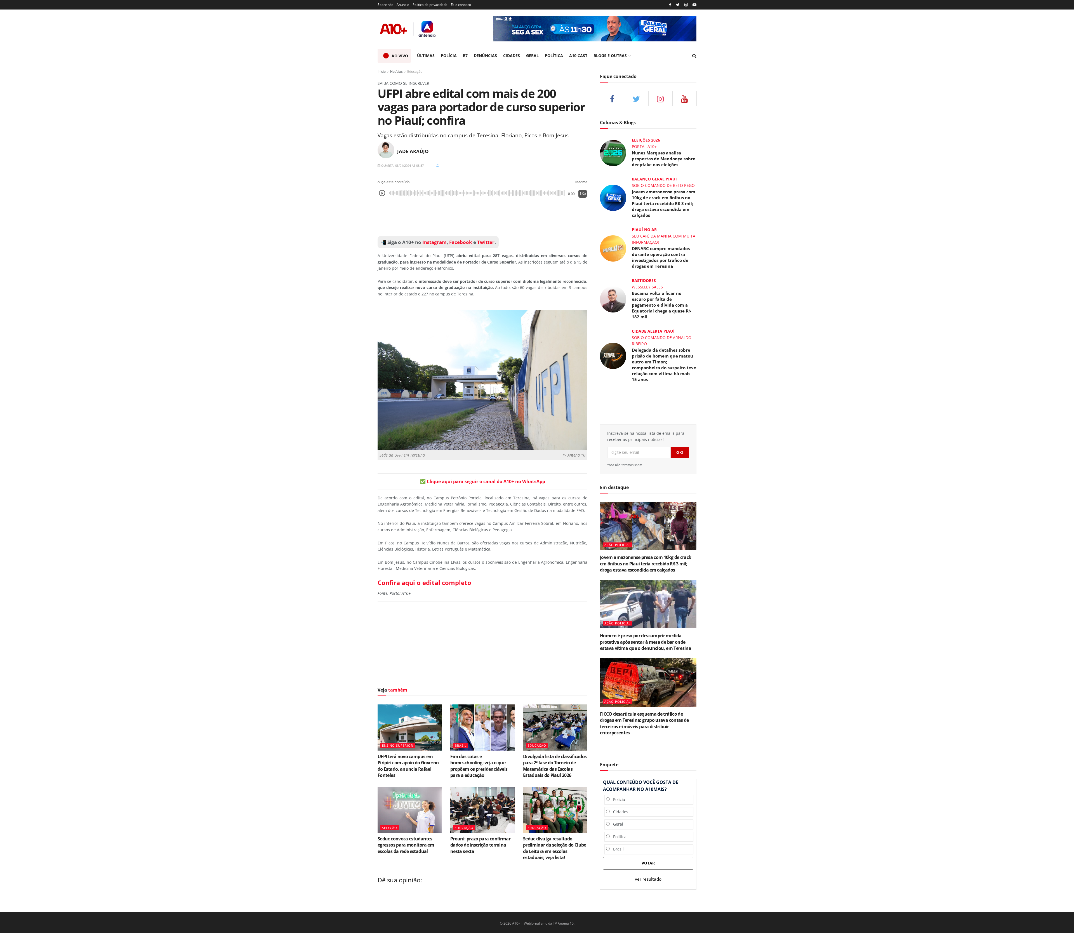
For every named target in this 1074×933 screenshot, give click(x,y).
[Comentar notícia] (437, 165)
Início (382, 71)
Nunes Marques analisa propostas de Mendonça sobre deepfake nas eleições (663, 158)
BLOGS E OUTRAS (610, 55)
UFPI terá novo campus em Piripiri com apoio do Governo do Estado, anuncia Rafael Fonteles (408, 765)
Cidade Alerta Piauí (653, 331)
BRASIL (461, 745)
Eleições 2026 (646, 140)
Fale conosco (461, 4)
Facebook (460, 242)
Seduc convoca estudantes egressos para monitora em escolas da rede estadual (406, 845)
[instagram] (686, 5)
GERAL (532, 55)
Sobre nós (385, 4)
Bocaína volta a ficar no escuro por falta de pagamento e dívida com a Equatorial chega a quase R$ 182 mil (661, 304)
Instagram (434, 242)
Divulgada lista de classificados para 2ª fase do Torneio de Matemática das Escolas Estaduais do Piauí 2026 (555, 765)
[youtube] (694, 5)
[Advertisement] (482, 218)
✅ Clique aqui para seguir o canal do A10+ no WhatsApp (482, 481)
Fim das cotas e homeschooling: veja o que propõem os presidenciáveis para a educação (478, 765)
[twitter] (678, 5)
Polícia (617, 799)
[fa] (684, 98)
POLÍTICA (554, 55)
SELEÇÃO (389, 828)
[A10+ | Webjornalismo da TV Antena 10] (408, 29)
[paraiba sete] (594, 28)
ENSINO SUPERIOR (397, 745)
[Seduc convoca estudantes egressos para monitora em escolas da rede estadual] (410, 810)
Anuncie (403, 4)
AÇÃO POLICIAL (617, 545)
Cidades (619, 811)
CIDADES (511, 55)
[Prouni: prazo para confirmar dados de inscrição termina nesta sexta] (482, 810)
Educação (414, 71)
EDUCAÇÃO (536, 745)
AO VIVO (400, 55)
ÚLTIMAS (426, 55)
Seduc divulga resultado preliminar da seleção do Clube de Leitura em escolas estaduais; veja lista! (554, 848)
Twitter (485, 242)
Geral (616, 824)
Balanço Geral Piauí (654, 179)
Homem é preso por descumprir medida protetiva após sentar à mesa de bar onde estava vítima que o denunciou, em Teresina (645, 642)
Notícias (396, 71)
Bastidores (644, 280)
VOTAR (648, 863)
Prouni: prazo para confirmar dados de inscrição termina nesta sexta (480, 845)
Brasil (617, 849)
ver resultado (648, 879)
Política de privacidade (430, 4)
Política (618, 836)
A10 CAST (578, 55)
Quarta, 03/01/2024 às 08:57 (402, 165)
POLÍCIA (449, 55)
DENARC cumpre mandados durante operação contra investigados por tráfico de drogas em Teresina (661, 257)
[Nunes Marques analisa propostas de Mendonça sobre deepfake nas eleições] (613, 152)
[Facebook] (670, 5)
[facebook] (612, 98)
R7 (465, 55)
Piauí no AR (644, 229)
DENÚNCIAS (485, 55)
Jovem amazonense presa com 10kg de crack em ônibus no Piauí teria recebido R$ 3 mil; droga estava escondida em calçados (663, 203)
